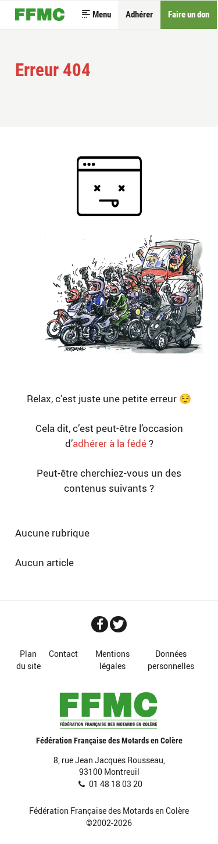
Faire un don (188, 14)
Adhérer (139, 14)
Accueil (40, 15)
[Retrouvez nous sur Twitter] (118, 624)
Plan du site (28, 660)
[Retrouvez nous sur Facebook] (99, 624)
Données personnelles (171, 660)
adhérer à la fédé (109, 443)
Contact (63, 654)
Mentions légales (112, 660)
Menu (101, 14)
